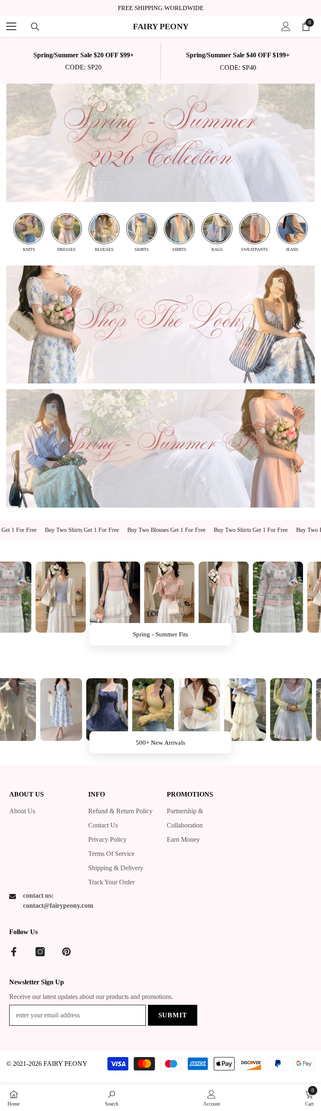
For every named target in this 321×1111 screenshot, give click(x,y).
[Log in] (285, 26)
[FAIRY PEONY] (160, 143)
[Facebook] (14, 952)
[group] (28, 232)
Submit (172, 1015)
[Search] (35, 27)
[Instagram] (40, 952)
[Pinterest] (66, 952)
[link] (83, 61)
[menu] (11, 26)
